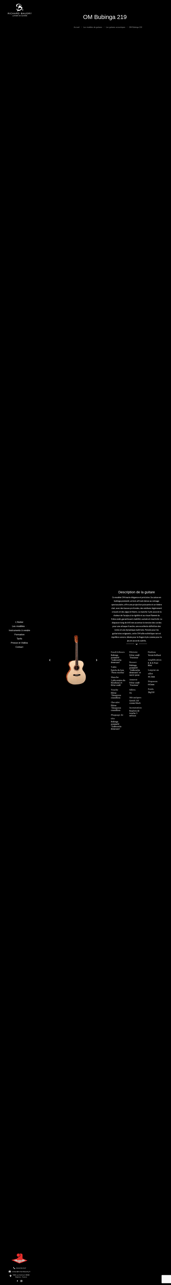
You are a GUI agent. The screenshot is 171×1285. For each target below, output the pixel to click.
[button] (49, 660)
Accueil (76, 27)
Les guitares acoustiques (115, 27)
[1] (75, 660)
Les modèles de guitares (92, 27)
